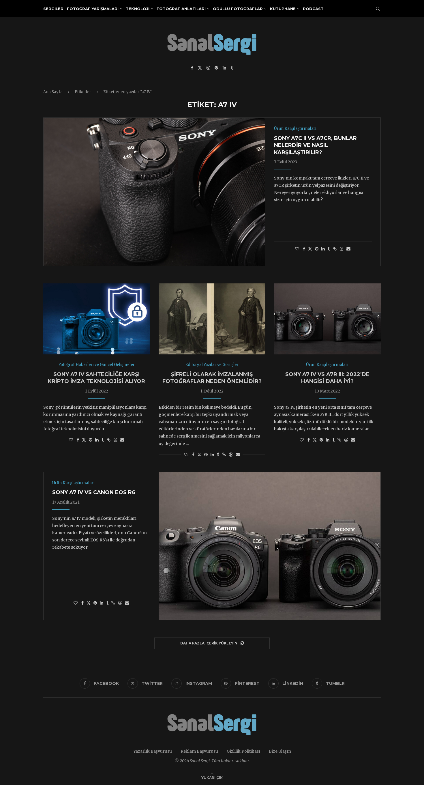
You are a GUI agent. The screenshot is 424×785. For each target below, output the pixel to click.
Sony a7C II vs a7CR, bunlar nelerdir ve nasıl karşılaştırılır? (315, 145)
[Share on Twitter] (310, 248)
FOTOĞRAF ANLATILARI (181, 8)
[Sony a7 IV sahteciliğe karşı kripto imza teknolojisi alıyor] (96, 319)
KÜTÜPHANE (283, 8)
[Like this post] (297, 248)
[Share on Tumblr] (329, 248)
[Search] (378, 8)
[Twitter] (200, 68)
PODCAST (313, 8)
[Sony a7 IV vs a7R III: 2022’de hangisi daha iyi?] (327, 319)
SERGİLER (53, 8)
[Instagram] (208, 68)
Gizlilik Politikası (243, 751)
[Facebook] (192, 68)
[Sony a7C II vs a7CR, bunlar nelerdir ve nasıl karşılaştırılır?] (154, 192)
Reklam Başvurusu (199, 751)
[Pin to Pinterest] (316, 248)
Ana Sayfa (53, 91)
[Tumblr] (232, 68)
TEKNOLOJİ (137, 8)
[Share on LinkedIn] (323, 248)
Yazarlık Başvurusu (152, 751)
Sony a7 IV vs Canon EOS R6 (93, 492)
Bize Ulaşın (280, 751)
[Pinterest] (216, 68)
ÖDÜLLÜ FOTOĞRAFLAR (238, 8)
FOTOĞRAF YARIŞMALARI (93, 8)
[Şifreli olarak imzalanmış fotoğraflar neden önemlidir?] (212, 319)
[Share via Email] (348, 248)
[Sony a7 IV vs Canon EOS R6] (269, 546)
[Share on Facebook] (304, 248)
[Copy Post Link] (335, 248)
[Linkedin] (224, 68)
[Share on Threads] (341, 248)
